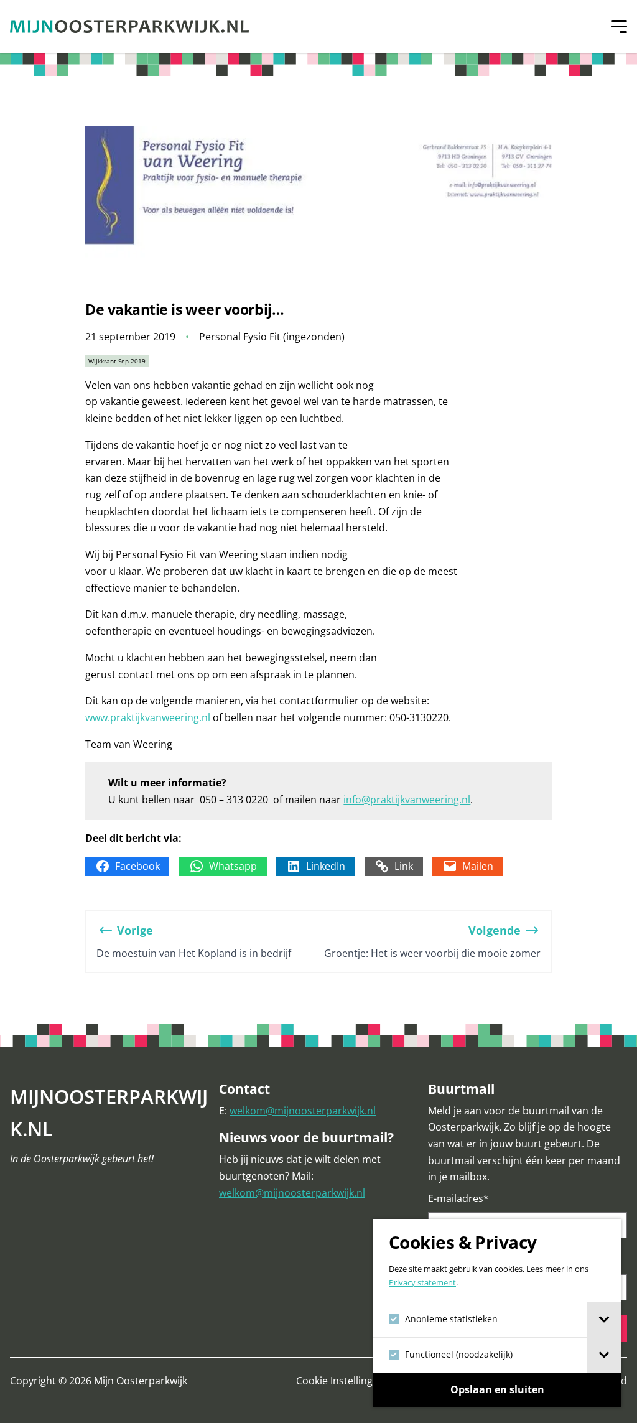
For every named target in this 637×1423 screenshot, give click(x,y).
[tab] (604, 1319)
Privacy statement (422, 1282)
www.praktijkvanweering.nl (147, 717)
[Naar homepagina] (129, 26)
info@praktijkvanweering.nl (406, 799)
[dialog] (497, 1313)
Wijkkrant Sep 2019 (117, 361)
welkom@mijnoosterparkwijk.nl (303, 1110)
